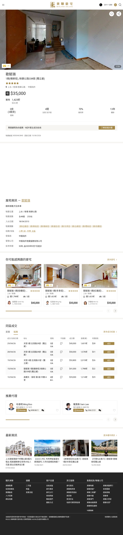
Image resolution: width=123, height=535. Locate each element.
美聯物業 (90, 486)
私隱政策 (114, 517)
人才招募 (9, 496)
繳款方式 (49, 502)
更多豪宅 (111, 259)
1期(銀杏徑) (55, 226)
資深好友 (70, 499)
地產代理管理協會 (73, 502)
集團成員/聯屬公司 (95, 480)
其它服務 (70, 480)
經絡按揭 (106, 492)
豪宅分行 (49, 492)
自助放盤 (49, 486)
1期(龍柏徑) (34, 226)
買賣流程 (29, 492)
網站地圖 (9, 499)
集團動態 (9, 492)
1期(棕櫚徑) (97, 226)
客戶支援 (50, 480)
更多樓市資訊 (109, 435)
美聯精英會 (71, 489)
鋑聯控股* (90, 489)
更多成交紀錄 (109, 332)
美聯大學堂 (107, 499)
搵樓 (28, 480)
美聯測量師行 (108, 486)
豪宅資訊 (70, 486)
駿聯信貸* (107, 502)
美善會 (69, 496)
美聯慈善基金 (72, 492)
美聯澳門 (90, 499)
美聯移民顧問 (92, 506)
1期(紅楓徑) (24, 226)
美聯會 (105, 496)
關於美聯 (9, 480)
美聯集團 (9, 486)
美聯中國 (90, 496)
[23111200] (115, 4)
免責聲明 (108, 517)
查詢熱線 (49, 496)
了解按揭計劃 (107, 128)
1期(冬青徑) (66, 226)
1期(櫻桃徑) (87, 226)
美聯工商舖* (91, 492)
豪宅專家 (49, 489)
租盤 (27, 489)
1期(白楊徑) (76, 226)
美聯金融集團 (92, 502)
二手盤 (28, 486)
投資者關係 (10, 489)
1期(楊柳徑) (45, 226)
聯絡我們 (49, 499)
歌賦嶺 (26, 200)
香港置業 (106, 489)
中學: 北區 (31, 231)
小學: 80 (22, 231)
